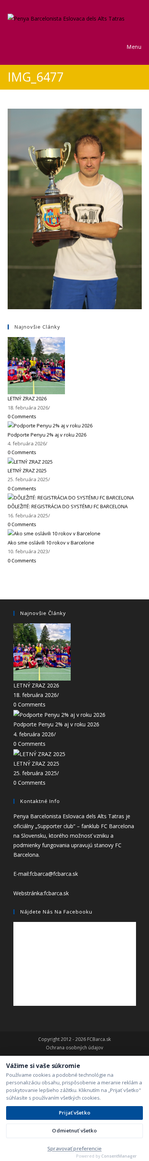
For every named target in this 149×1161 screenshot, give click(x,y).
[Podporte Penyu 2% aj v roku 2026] (50, 425)
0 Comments (22, 416)
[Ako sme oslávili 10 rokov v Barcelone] (54, 533)
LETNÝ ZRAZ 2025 (27, 470)
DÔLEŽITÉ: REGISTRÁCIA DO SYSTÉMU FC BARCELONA (68, 506)
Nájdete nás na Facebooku (56, 911)
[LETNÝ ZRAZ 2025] (30, 461)
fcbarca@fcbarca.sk (54, 873)
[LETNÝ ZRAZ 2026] (36, 365)
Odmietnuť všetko (74, 1130)
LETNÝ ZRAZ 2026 (27, 398)
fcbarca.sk (56, 893)
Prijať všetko (74, 1112)
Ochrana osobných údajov (74, 1047)
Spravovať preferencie (74, 1148)
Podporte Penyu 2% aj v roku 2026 (47, 434)
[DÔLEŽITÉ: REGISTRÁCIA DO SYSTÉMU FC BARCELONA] (71, 497)
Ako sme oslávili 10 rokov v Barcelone (51, 542)
